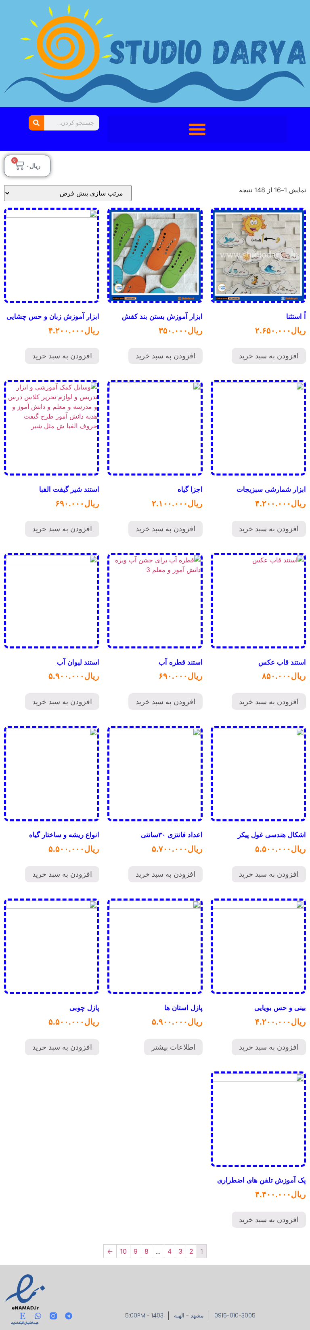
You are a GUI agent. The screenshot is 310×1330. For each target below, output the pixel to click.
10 (123, 1251)
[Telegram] (68, 1315)
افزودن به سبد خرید (269, 356)
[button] (197, 129)
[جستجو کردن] (36, 122)
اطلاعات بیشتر (173, 1047)
